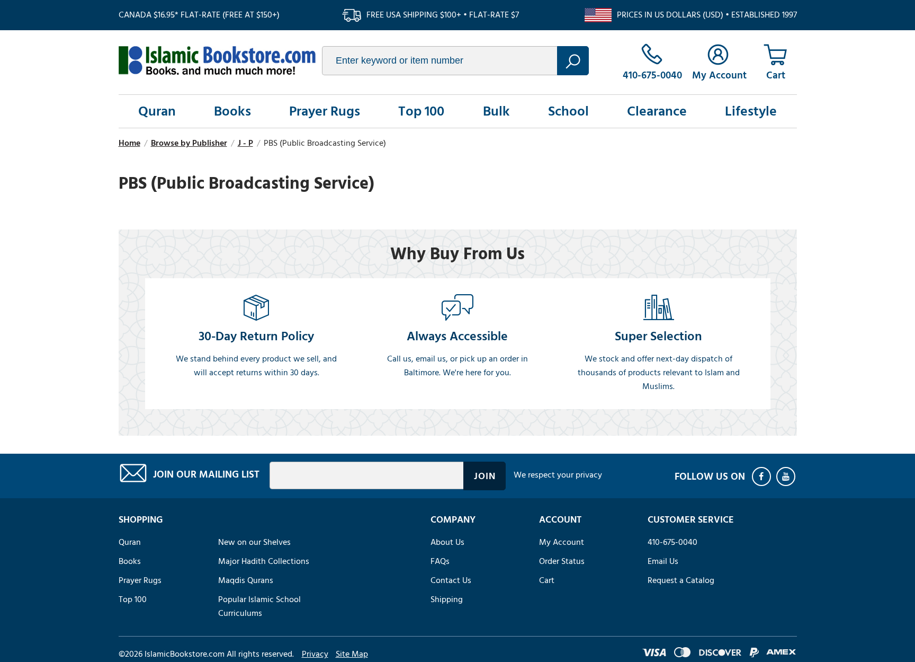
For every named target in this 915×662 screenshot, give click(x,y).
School (568, 111)
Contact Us (450, 580)
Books (232, 111)
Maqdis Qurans (245, 580)
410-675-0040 (672, 542)
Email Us (663, 561)
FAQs (440, 561)
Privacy (315, 654)
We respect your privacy (558, 475)
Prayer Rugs (324, 111)
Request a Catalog (681, 580)
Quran (157, 111)
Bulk (496, 111)
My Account (561, 542)
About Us (447, 542)
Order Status (562, 561)
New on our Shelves (254, 542)
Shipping (446, 599)
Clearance (657, 111)
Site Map (352, 654)
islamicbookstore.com (217, 60)
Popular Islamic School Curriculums (259, 606)
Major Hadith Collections (263, 561)
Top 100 (421, 111)
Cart (546, 580)
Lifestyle (751, 111)
